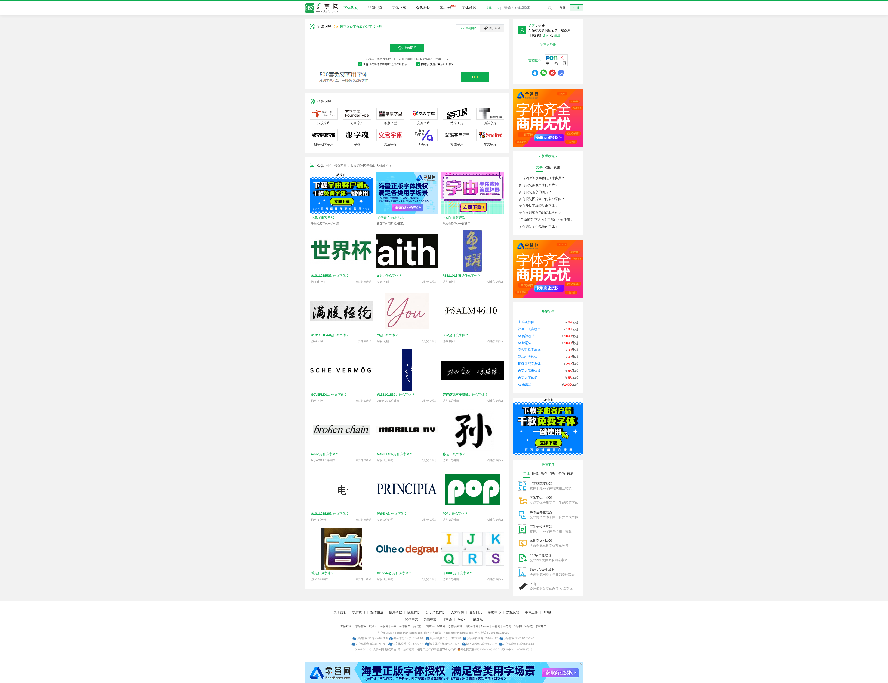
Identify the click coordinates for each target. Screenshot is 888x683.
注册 (576, 8)
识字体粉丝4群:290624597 (482, 638)
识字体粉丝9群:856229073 (481, 643)
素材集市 (540, 626)
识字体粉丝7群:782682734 (408, 643)
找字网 (518, 626)
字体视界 (404, 626)
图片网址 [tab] (494, 28)
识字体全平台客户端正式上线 (361, 27)
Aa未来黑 (524, 385)
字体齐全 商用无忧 (390, 217)
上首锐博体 (526, 322)
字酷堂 (417, 626)
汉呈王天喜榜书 (529, 329)
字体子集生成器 (541, 498)
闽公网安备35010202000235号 (480, 649)
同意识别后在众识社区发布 (437, 64)
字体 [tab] (526, 474)
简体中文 (411, 619)
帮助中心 (494, 612)
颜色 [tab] (544, 474)
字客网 (384, 626)
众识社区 (423, 8)
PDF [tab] (570, 474)
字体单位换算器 (541, 527)
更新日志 (475, 612)
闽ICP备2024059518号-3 (516, 649)
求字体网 (361, 626)
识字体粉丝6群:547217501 (371, 643)
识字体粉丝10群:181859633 (519, 643)
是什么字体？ (330, 276)
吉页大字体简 (527, 378)
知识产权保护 (435, 612)
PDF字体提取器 (540, 555)
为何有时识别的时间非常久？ (540, 213)
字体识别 (350, 8)
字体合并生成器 (541, 512)
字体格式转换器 (541, 484)
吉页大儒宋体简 (529, 371)
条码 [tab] (561, 474)
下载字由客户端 (322, 217)
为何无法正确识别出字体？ (538, 206)
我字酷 (528, 626)
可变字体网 (471, 626)
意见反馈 (512, 612)
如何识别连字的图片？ (535, 192)
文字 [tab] (539, 167)
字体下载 (399, 8)
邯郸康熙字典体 (529, 364)
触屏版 (478, 619)
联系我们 (358, 612)
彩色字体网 (455, 626)
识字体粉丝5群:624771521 (519, 638)
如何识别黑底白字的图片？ (538, 185)
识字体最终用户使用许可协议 (389, 64)
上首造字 (429, 626)
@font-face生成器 (542, 570)
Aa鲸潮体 (524, 343)
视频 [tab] (557, 167)
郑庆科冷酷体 (527, 357)
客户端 (445, 8)
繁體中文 (430, 619)
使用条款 (395, 612)
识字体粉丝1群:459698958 (372, 638)
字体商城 (469, 8)
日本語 (447, 619)
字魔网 (507, 626)
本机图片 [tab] (471, 28)
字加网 (441, 626)
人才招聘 (457, 612)
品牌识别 (375, 8)
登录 (562, 8)
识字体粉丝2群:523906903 (408, 638)
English (462, 619)
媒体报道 (376, 612)
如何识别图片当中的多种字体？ (541, 199)
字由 (533, 584)
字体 (489, 8)
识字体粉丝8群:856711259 (444, 643)
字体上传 (531, 612)
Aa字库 (485, 626)
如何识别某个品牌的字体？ (538, 227)
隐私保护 (413, 612)
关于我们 (339, 612)
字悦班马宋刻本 (529, 350)
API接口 (549, 612)
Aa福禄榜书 (526, 336)
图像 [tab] (535, 474)
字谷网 (496, 626)
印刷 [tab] (553, 474)
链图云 (373, 626)
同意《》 (386, 64)
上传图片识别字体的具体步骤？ (541, 178)
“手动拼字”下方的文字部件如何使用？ (546, 220)
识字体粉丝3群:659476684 (445, 638)
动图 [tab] (548, 167)
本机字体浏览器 (541, 541)
